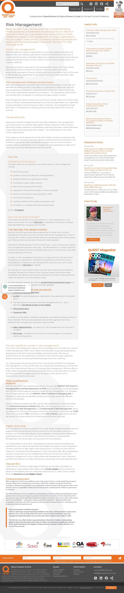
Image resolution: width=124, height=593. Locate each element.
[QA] (78, 545)
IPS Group (17, 333)
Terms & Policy (78, 572)
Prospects (19, 210)
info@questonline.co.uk (105, 573)
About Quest (57, 572)
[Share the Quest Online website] (107, 4)
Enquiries (76, 570)
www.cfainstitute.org (94, 80)
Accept (111, 587)
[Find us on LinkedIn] (96, 4)
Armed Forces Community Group (55, 282)
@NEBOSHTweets (93, 128)
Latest (108, 285)
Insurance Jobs (19, 312)
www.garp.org (91, 108)
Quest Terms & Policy (61, 561)
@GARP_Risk (91, 111)
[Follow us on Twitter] (91, 4)
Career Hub (75, 9)
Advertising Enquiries (60, 576)
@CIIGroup (90, 96)
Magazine (88, 9)
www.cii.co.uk (91, 93)
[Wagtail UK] (106, 545)
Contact (99, 9)
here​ (91, 41)
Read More (93, 239)
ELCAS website (52, 469)
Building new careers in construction (108, 209)
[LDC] (63, 545)
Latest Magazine (59, 570)
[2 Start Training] (92, 545)
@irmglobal (91, 36)
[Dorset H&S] (47, 545)
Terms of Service (103, 561)
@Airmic (89, 71)
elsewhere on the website (27, 474)
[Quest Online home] (8, 9)
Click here (38, 222)
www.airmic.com (92, 68)
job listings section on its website (36, 305)
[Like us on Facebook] (102, 4)
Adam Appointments (22, 327)
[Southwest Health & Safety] (19, 545)
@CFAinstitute (92, 84)
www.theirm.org (92, 33)
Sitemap (76, 574)
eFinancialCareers (21, 309)
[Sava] (33, 545)
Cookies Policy (86, 587)
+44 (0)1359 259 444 (103, 570)
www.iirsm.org (92, 53)
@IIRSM (89, 56)
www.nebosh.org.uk (94, 125)
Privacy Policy (93, 561)
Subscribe (97, 285)
